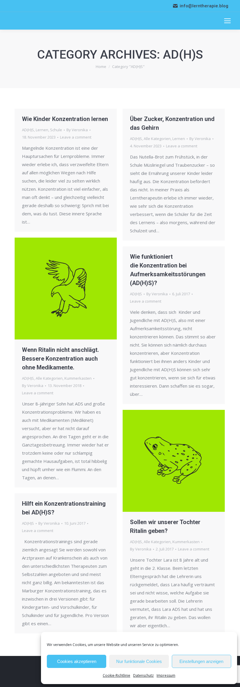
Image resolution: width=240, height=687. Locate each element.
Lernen (42, 129)
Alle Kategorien (157, 138)
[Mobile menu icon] (227, 20)
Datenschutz (143, 675)
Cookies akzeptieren (76, 661)
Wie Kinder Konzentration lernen (65, 118)
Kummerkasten (78, 378)
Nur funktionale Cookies (139, 661)
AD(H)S (28, 129)
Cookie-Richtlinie (116, 675)
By (77, 129)
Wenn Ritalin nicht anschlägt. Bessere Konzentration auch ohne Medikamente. (60, 358)
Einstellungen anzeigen (201, 661)
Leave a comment (75, 137)
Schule (56, 129)
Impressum (166, 675)
